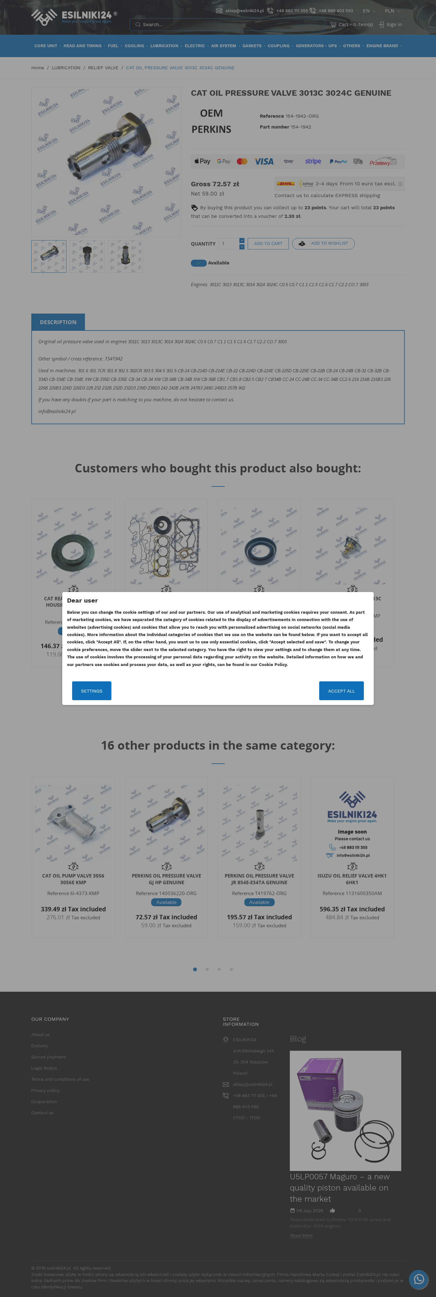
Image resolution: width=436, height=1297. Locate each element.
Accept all (341, 690)
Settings (91, 690)
